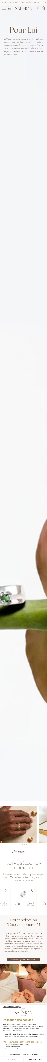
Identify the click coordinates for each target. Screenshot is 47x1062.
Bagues (18, 851)
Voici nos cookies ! (11, 1049)
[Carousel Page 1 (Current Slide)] (20, 844)
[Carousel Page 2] (22, 844)
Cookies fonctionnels (12, 1047)
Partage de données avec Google (17, 1044)
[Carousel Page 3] (24, 844)
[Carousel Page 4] (26, 844)
